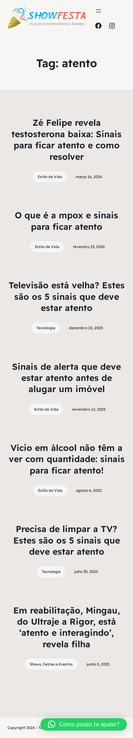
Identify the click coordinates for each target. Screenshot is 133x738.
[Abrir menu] (98, 11)
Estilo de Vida (50, 176)
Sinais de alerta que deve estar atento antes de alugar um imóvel (66, 378)
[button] (84, 724)
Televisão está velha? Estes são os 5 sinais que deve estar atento (67, 296)
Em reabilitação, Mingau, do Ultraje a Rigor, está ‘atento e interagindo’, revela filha (66, 627)
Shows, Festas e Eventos (51, 664)
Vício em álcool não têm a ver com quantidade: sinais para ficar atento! (67, 459)
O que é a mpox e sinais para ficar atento (66, 221)
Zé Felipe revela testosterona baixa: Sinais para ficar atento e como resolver (66, 139)
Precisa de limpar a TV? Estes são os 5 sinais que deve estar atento (66, 540)
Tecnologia (45, 327)
